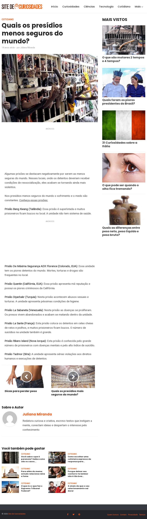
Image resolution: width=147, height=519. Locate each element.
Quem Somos (113, 515)
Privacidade (133, 515)
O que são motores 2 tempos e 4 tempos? (123, 59)
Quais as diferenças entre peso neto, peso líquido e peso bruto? (121, 231)
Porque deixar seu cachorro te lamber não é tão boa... (78, 474)
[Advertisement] (50, 150)
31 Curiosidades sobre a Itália (119, 144)
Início (54, 6)
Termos (142, 515)
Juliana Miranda (27, 47)
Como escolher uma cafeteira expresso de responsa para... (79, 459)
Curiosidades (70, 6)
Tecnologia (106, 6)
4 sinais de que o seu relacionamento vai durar (78, 488)
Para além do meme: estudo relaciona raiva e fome (33, 474)
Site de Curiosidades (16, 514)
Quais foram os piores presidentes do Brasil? (118, 102)
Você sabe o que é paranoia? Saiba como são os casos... (33, 459)
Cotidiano (124, 6)
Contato (123, 515)
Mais (138, 6)
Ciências (89, 6)
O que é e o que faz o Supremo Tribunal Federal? (31, 488)
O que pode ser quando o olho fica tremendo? (120, 187)
